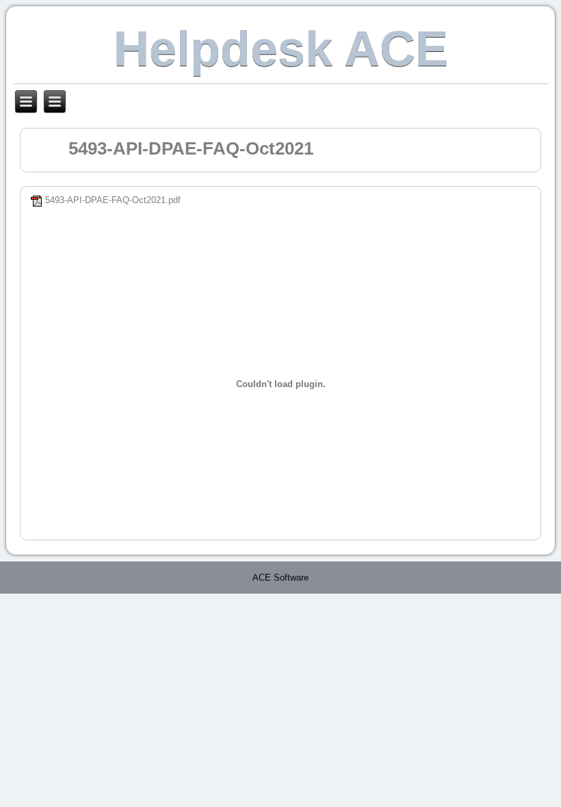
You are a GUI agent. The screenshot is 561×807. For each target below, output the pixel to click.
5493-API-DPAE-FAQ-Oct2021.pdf (113, 200)
